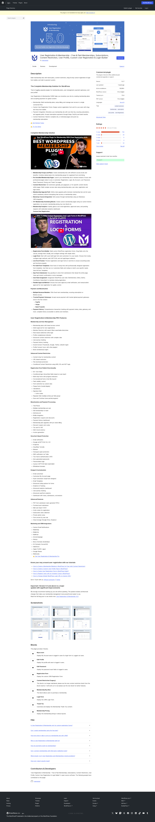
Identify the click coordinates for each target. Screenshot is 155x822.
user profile (111, 112)
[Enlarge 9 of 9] (89, 631)
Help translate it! (90, 12)
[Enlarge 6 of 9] (89, 619)
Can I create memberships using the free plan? (44, 730)
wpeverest (45, 60)
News (7, 800)
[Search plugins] (23, 18)
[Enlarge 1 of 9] (48, 608)
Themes (37, 800)
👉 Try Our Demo (36, 126)
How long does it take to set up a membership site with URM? (49, 735)
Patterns (37, 806)
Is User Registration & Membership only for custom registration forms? (51, 725)
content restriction (119, 106)
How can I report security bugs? (40, 761)
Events (94, 800)
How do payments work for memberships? (43, 746)
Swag (95, 806)
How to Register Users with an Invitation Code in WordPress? (51, 573)
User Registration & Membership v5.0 (67, 596)
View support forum (102, 164)
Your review (99, 146)
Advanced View (101, 117)
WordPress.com (126, 798)
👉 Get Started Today (37, 123)
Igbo (23, 813)
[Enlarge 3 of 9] (89, 608)
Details (34, 66)
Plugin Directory (10, 8)
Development (53, 66)
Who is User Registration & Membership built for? (45, 740)
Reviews (42, 66)
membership (113, 109)
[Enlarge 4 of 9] (48, 619)
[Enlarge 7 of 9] (48, 631)
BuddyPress (125, 806)
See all (122, 146)
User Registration (119, 112)
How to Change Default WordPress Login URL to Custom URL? (52, 576)
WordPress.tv (68, 806)
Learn (65, 798)
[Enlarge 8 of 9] (68, 631)
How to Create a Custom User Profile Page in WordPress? (50, 569)
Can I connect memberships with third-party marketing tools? (49, 751)
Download (120, 58)
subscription (121, 109)
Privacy (8, 806)
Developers (67, 803)
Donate (95, 803)
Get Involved (96, 798)
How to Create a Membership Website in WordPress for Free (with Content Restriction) (59, 566)
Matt (123, 800)
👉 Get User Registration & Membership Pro (46, 556)
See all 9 (122, 102)
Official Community (49, 579)
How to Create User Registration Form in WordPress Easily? (51, 571)
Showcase (38, 798)
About (8, 798)
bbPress (124, 803)
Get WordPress (147, 2)
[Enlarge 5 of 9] (68, 619)
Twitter (58, 579)
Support (122, 66)
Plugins (37, 803)
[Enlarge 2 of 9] (68, 608)
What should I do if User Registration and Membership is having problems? (53, 756)
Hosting (8, 803)
